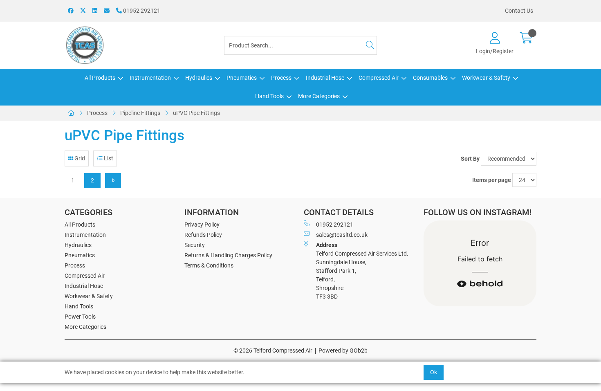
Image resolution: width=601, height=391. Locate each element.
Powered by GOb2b (343, 350)
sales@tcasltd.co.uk (342, 234)
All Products (100, 77)
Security (194, 245)
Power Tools (80, 316)
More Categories (319, 96)
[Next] (113, 180)
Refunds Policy (203, 234)
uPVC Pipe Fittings (196, 113)
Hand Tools (269, 96)
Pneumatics (241, 77)
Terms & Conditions (208, 265)
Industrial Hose (325, 77)
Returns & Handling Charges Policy (228, 255)
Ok (433, 372)
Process (281, 77)
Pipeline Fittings (140, 113)
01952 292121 (141, 10)
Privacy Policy (202, 224)
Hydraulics (198, 77)
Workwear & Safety (486, 77)
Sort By (470, 158)
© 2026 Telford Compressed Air (272, 350)
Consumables (430, 77)
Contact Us (519, 10)
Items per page (491, 180)
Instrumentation (150, 77)
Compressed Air (379, 77)
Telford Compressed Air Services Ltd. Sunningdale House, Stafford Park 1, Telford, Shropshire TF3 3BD (362, 271)
